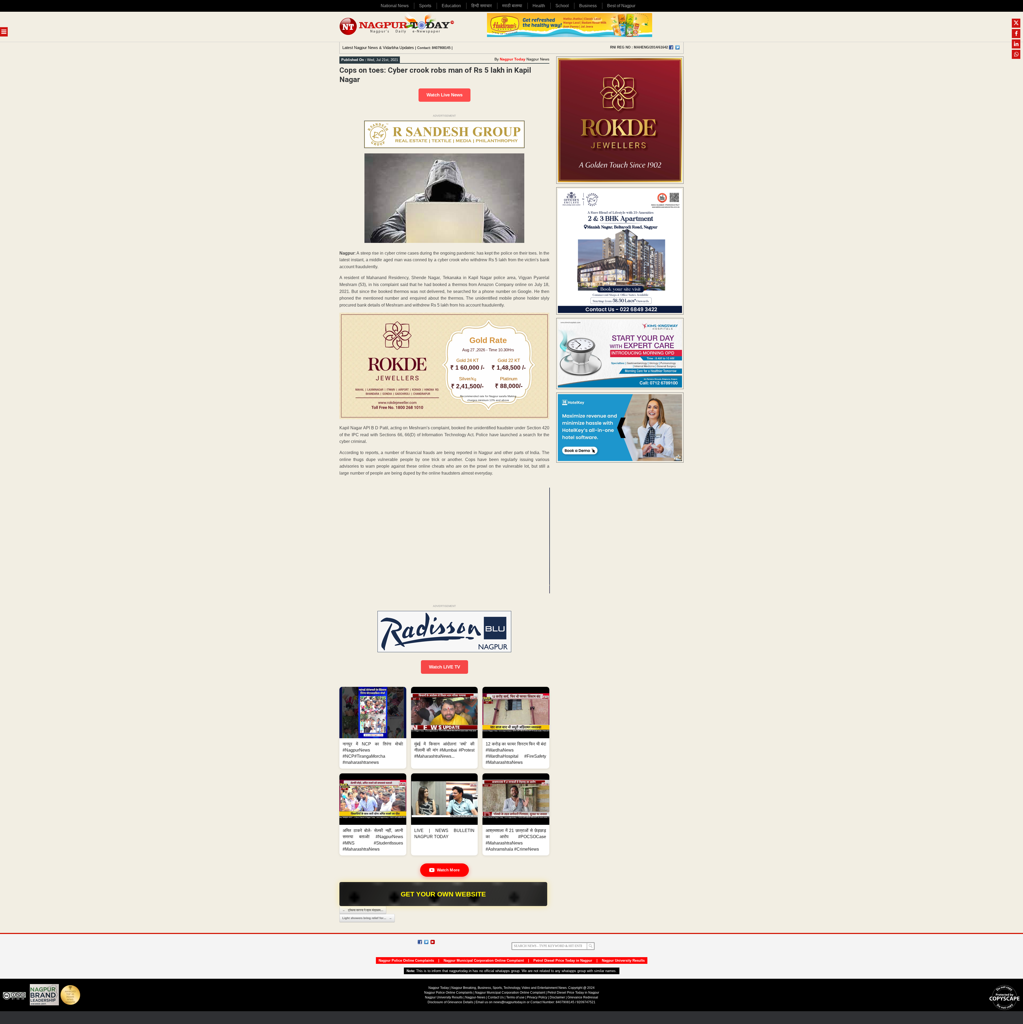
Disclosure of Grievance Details (450, 1002)
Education (451, 5)
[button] (372, 728)
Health (539, 5)
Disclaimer (558, 997)
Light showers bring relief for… (367, 918)
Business (588, 5)
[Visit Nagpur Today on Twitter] (677, 47)
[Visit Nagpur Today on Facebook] (671, 47)
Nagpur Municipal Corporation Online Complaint (484, 960)
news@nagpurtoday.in (509, 1002)
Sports (425, 5)
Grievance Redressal (582, 997)
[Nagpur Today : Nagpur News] (397, 26)
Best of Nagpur (621, 5)
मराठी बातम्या (512, 5)
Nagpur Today (512, 59)
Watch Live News (444, 94)
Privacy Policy (537, 997)
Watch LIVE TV (444, 667)
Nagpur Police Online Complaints (406, 960)
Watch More (448, 870)
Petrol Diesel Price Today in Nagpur (562, 960)
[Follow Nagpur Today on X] (426, 942)
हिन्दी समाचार (481, 5)
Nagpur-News (475, 997)
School (562, 5)
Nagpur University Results (623, 960)
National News (395, 5)
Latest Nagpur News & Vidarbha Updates (378, 47)
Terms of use (515, 997)
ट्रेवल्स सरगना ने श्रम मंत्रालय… (362, 910)
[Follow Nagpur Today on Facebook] (420, 942)
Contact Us (496, 997)
